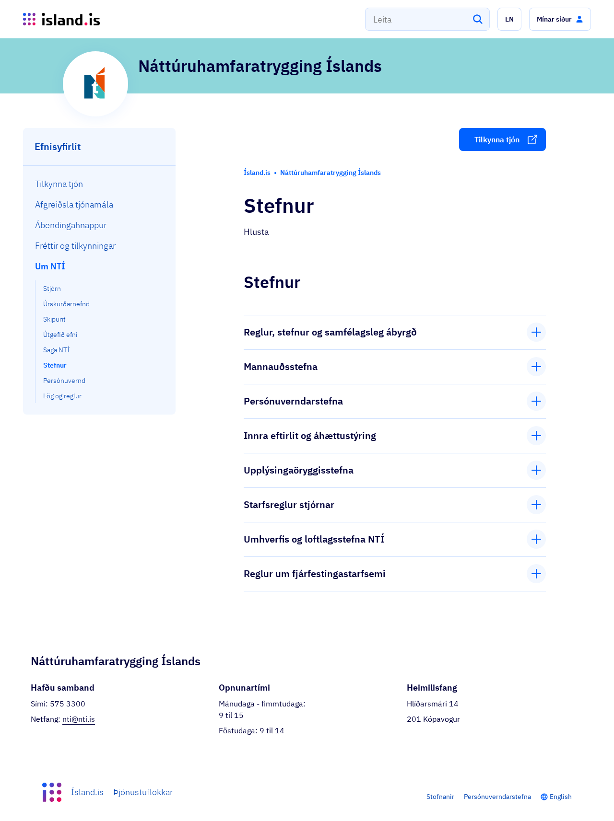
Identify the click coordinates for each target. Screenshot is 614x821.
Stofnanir (440, 796)
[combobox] (427, 19)
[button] (509, 19)
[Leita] (478, 19)
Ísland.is (87, 792)
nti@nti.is (78, 719)
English (561, 796)
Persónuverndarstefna (497, 796)
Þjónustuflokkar (143, 792)
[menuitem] (100, 183)
